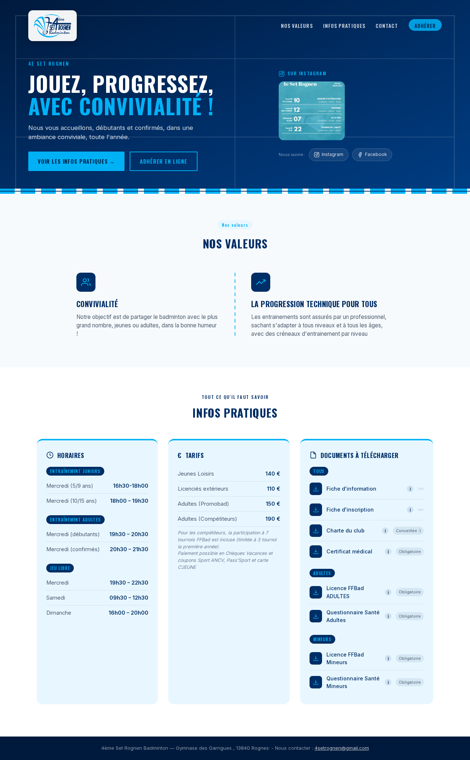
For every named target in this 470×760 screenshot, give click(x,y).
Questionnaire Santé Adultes (353, 616)
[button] (312, 110)
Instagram (332, 154)
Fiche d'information (351, 489)
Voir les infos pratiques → (76, 161)
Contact (387, 25)
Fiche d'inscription (350, 509)
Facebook (376, 154)
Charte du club (345, 530)
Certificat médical (349, 551)
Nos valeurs (297, 25)
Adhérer (425, 25)
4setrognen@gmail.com (342, 748)
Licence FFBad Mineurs (345, 658)
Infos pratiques (344, 25)
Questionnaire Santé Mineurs (353, 682)
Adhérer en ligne (163, 161)
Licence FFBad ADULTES (345, 592)
